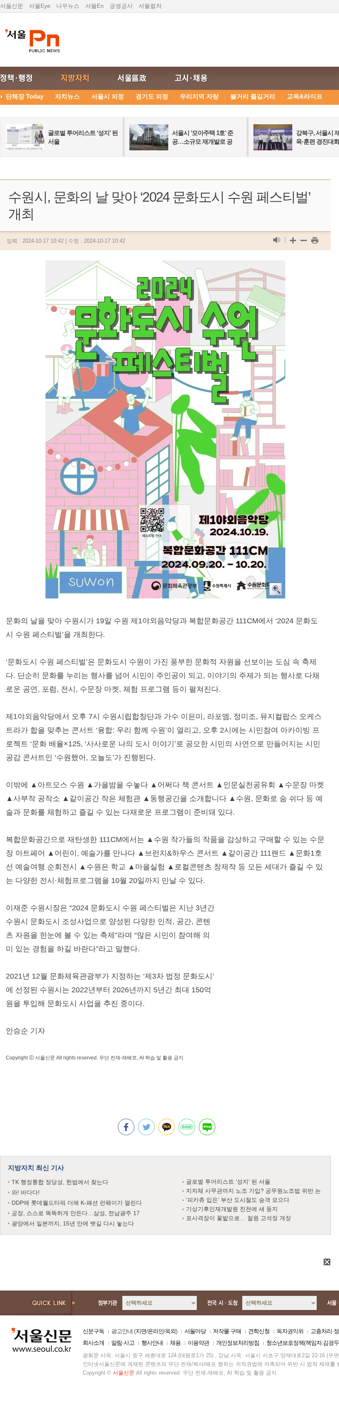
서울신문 (11, 5)
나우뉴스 (67, 5)
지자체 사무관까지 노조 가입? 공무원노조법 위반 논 (253, 1190)
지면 (141, 1331)
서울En (94, 5)
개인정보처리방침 (237, 1342)
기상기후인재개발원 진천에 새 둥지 (232, 1209)
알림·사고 (122, 1342)
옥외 (170, 1331)
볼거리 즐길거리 (252, 96)
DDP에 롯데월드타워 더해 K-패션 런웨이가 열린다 (77, 1202)
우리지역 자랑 (199, 96)
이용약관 (198, 1342)
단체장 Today (24, 96)
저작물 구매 (227, 1331)
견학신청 (259, 1331)
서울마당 (195, 1331)
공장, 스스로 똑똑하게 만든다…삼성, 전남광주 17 (76, 1213)
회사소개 (93, 1342)
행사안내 (152, 1342)
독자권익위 (290, 1331)
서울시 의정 (107, 96)
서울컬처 (150, 5)
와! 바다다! (26, 1192)
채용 (175, 1342)
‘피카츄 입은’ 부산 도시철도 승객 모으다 (237, 1200)
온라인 (156, 1331)
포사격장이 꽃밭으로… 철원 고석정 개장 (238, 1218)
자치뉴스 (67, 96)
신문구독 (93, 1331)
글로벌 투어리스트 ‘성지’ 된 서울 (228, 1181)
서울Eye (39, 5)
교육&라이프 (304, 96)
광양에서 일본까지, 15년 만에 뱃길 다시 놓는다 (73, 1223)
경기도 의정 (152, 96)
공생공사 (121, 5)
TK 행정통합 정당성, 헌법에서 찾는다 (60, 1182)
